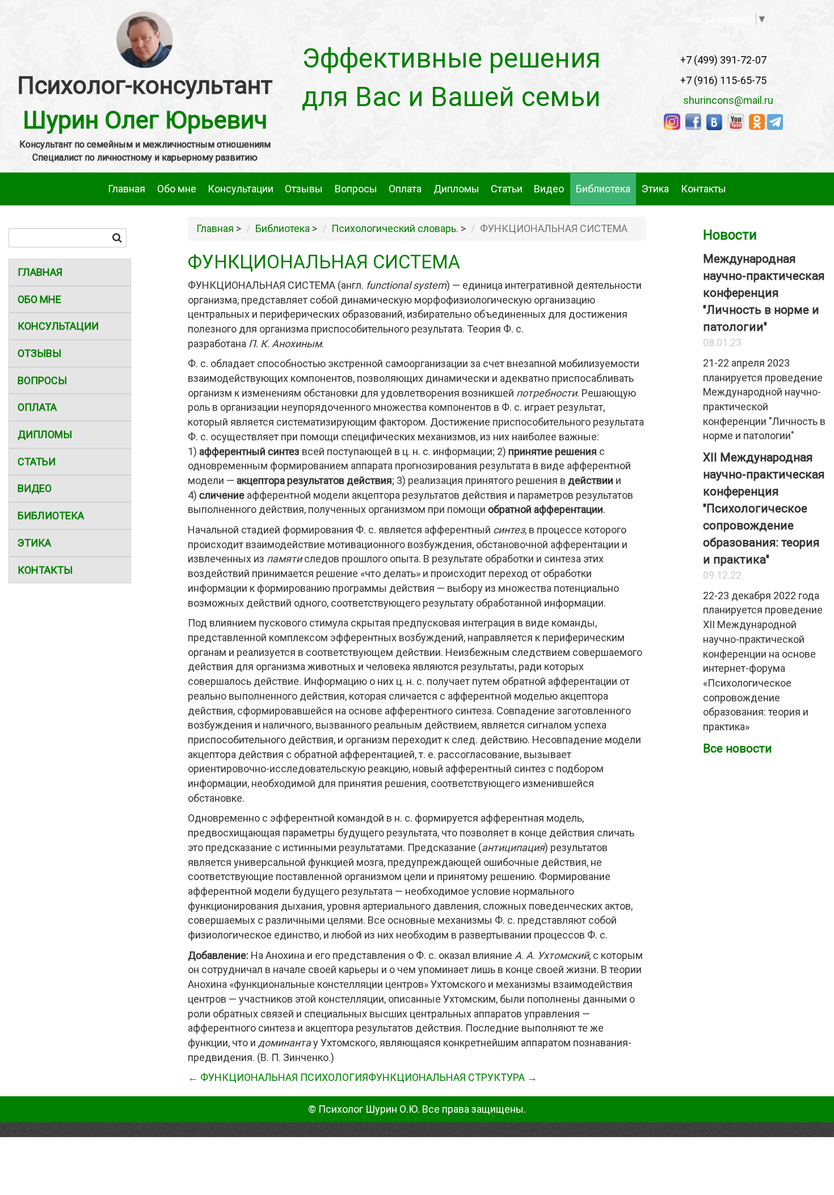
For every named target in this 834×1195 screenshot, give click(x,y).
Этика (655, 189)
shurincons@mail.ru (724, 100)
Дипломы (456, 189)
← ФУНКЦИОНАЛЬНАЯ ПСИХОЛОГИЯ (278, 1077)
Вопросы (356, 189)
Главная (126, 189)
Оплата (405, 189)
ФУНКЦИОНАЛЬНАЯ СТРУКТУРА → (452, 1077)
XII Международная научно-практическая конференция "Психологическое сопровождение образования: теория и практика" (764, 508)
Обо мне (176, 189)
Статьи (507, 189)
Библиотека (603, 189)
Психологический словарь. (394, 228)
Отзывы (304, 189)
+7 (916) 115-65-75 (723, 80)
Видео (549, 189)
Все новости (737, 748)
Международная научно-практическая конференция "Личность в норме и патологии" (764, 293)
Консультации (240, 189)
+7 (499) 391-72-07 (723, 60)
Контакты (703, 189)
